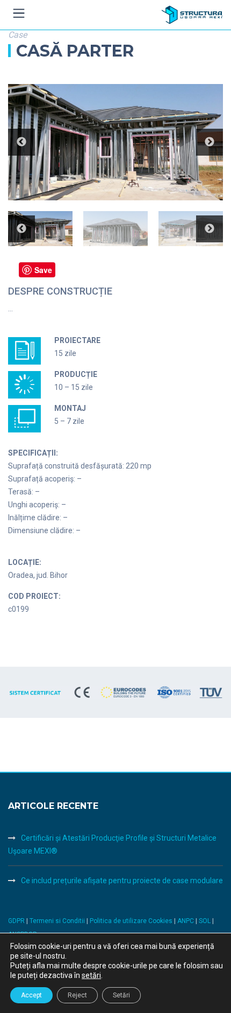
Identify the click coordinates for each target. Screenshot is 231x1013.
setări (91, 975)
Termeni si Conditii (57, 921)
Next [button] (209, 142)
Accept (31, 995)
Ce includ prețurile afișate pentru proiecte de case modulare (122, 880)
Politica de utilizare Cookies (132, 921)
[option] (115, 142)
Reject (77, 995)
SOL (205, 921)
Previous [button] (21, 142)
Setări (121, 995)
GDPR (16, 921)
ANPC (186, 921)
